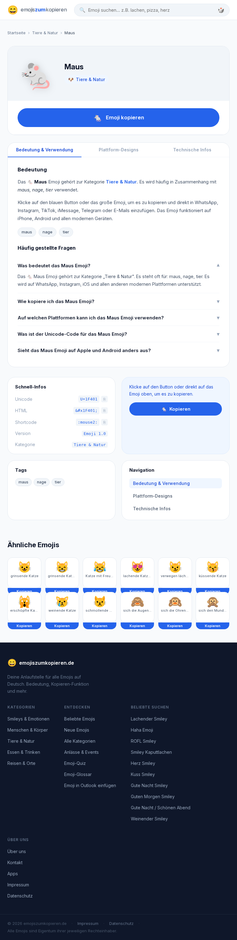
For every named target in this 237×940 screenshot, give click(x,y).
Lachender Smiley (149, 718)
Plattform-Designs (119, 149)
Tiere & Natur (45, 32)
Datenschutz (20, 895)
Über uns (16, 851)
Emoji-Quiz (75, 763)
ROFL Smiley (143, 741)
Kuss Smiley (143, 774)
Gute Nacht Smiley (149, 785)
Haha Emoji (142, 730)
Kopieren (175, 409)
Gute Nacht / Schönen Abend (160, 807)
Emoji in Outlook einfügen (90, 785)
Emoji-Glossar (78, 774)
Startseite (16, 32)
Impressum (18, 884)
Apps (12, 873)
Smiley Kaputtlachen (151, 752)
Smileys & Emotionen (28, 718)
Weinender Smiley (149, 818)
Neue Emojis (76, 730)
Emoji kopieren (118, 117)
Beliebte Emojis (79, 718)
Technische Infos (192, 149)
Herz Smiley (143, 763)
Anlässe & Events (81, 752)
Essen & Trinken (23, 752)
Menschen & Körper (27, 730)
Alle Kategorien (79, 741)
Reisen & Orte (21, 763)
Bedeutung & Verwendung (44, 149)
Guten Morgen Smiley (153, 796)
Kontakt (15, 862)
